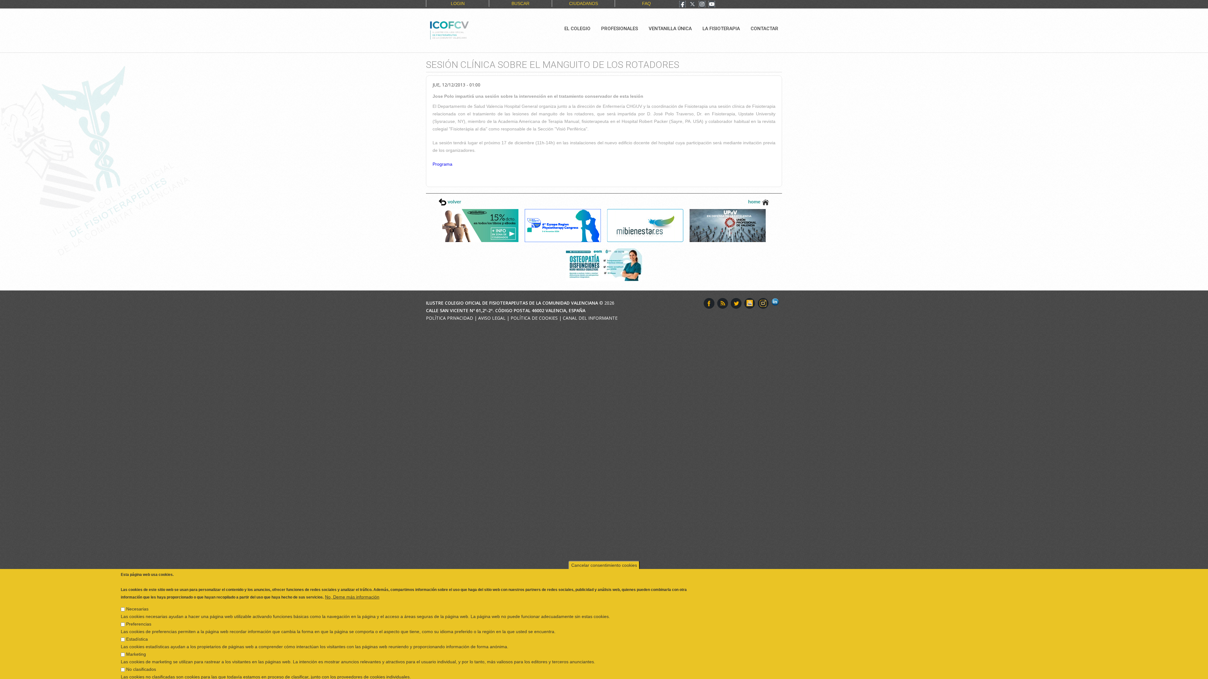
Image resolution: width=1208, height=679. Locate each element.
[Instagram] (702, 4)
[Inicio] (470, 29)
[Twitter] (692, 4)
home (755, 201)
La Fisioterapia (721, 28)
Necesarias (137, 592)
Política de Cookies (534, 318)
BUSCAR (520, 3)
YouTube (749, 303)
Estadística (137, 623)
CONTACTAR (764, 28)
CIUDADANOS (583, 3)
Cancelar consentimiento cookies (604, 549)
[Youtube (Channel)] (711, 4)
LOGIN (458, 3)
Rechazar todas (1001, 673)
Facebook (709, 303)
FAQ (646, 3)
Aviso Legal (492, 318)
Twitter (736, 303)
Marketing (136, 638)
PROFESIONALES (619, 28)
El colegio (577, 28)
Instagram (763, 303)
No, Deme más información (352, 580)
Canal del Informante (590, 318)
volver (453, 201)
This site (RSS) (722, 303)
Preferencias (138, 607)
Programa (442, 164)
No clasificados (141, 653)
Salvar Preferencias (144, 673)
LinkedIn (776, 303)
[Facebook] (682, 4)
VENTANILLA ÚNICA (670, 28)
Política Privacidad (449, 318)
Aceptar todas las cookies (1055, 673)
